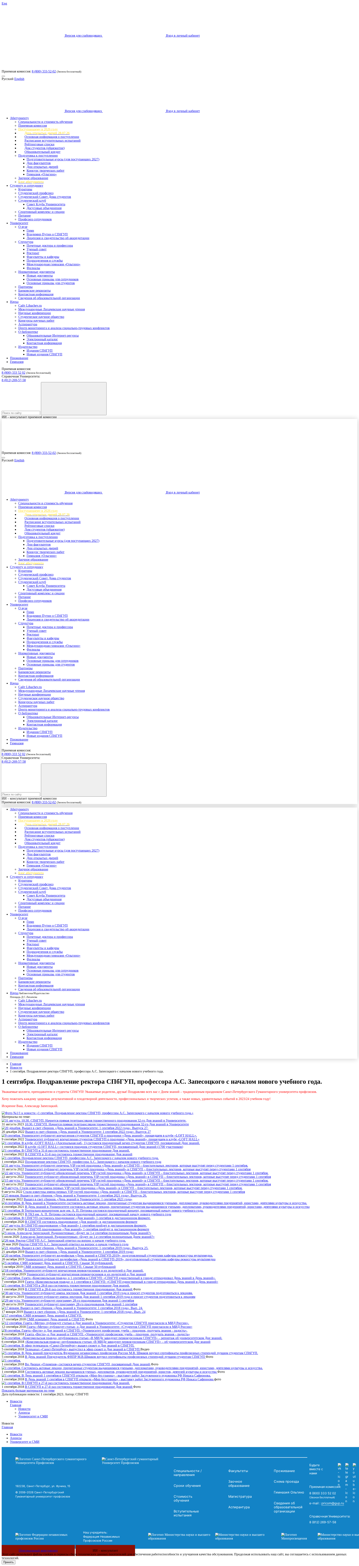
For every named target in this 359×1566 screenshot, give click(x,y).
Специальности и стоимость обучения (45, 122)
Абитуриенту (19, 118)
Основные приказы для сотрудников (53, 279)
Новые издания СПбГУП (44, 354)
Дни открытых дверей (42, 167)
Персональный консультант (38, 1550)
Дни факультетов (39, 163)
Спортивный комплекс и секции (41, 212)
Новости (16, 1067)
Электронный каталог (42, 339)
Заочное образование (33, 178)
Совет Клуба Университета (46, 204)
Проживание (19, 358)
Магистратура (240, 1496)
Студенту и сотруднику (26, 185)
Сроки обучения (187, 1486)
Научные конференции (34, 313)
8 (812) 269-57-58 (14, 380)
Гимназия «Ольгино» (42, 174)
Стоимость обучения (183, 1498)
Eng (4, 3)
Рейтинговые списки (39, 144)
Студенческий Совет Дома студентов (44, 197)
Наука (14, 302)
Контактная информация (35, 294)
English (19, 79)
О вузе (22, 227)
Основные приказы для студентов (51, 283)
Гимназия (16, 362)
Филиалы (33, 268)
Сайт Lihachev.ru (30, 305)
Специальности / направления (188, 1473)
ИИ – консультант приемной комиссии (29, 417)
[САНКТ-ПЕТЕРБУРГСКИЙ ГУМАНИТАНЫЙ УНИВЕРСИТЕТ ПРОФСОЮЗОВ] (93, 1461)
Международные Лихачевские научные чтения (51, 309)
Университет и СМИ (33, 1416)
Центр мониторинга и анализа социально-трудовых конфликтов (64, 328)
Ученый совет (37, 249)
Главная (15, 1064)
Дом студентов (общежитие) (45, 148)
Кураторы (25, 189)
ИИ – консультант (105, 1550)
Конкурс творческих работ (45, 170)
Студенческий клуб (32, 200)
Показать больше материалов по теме (28, 1390)
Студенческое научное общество (41, 317)
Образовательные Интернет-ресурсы (53, 335)
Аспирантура (27, 324)
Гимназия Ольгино (289, 1492)
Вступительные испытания (186, 1513)
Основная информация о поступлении (52, 137)
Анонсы (24, 1412)
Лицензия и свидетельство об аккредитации (58, 238)
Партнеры (25, 287)
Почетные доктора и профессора (50, 245)
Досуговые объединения (44, 208)
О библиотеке (28, 332)
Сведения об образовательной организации (49, 298)
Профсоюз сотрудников (35, 219)
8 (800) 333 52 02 (13, 372)
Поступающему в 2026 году (38, 129)
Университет (19, 223)
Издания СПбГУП (40, 350)
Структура (25, 242)
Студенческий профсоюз (35, 193)
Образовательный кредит (42, 152)
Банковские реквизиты (34, 290)
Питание (24, 215)
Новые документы (40, 275)
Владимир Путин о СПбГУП (47, 234)
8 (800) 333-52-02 (44, 71)
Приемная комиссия (32, 125)
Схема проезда (286, 1481)
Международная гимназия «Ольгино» (53, 264)
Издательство (27, 347)
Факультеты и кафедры (43, 257)
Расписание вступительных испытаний (53, 140)
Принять (8, 1562)
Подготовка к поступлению (38, 155)
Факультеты (238, 1471)
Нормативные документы (36, 272)
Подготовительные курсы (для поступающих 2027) (63, 159)
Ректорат (33, 253)
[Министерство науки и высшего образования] (208, 1536)
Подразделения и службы (45, 260)
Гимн (30, 230)
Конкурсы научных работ (36, 320)
